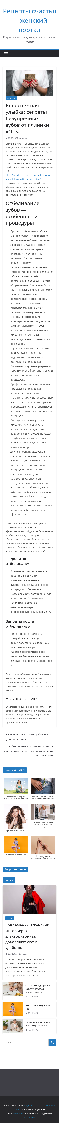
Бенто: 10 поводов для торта (37, 1007)
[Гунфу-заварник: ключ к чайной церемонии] (13, 1026)
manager (26, 138)
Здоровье (11, 98)
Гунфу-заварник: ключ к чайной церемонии (38, 1024)
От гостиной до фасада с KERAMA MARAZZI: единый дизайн (38, 988)
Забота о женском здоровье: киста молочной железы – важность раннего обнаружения (28, 751)
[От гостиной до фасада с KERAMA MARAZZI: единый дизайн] (13, 991)
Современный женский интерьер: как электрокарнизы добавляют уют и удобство (27, 936)
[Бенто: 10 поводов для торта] (13, 1009)
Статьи (10, 918)
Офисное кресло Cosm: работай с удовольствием (27, 737)
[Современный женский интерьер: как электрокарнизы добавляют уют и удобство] (29, 899)
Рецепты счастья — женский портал (29, 20)
